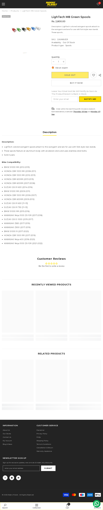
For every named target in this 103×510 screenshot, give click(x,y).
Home (5, 11)
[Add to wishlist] (93, 75)
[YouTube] (18, 477)
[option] (25, 30)
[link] (18, 336)
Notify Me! (90, 99)
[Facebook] (5, 477)
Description (50, 132)
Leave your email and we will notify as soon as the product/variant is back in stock (74, 92)
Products (15, 11)
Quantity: (56, 57)
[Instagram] (11, 477)
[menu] (3, 4)
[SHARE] (99, 75)
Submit (48, 468)
